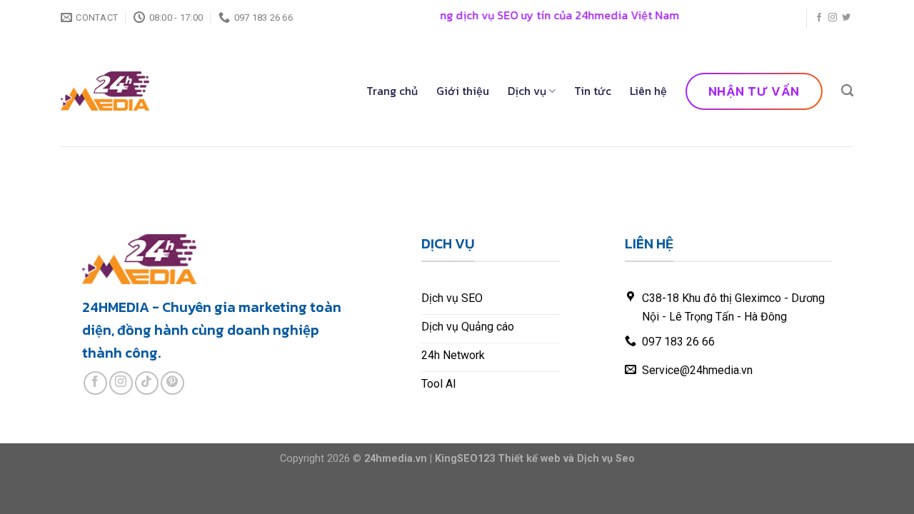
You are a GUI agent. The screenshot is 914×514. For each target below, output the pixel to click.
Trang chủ (392, 90)
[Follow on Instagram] (832, 18)
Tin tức (592, 90)
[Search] (847, 91)
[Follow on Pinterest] (172, 383)
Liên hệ (648, 90)
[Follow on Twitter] (846, 18)
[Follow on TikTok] (147, 383)
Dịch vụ (527, 90)
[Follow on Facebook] (819, 18)
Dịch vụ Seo (606, 459)
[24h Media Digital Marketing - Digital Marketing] (105, 90)
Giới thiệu (462, 90)
